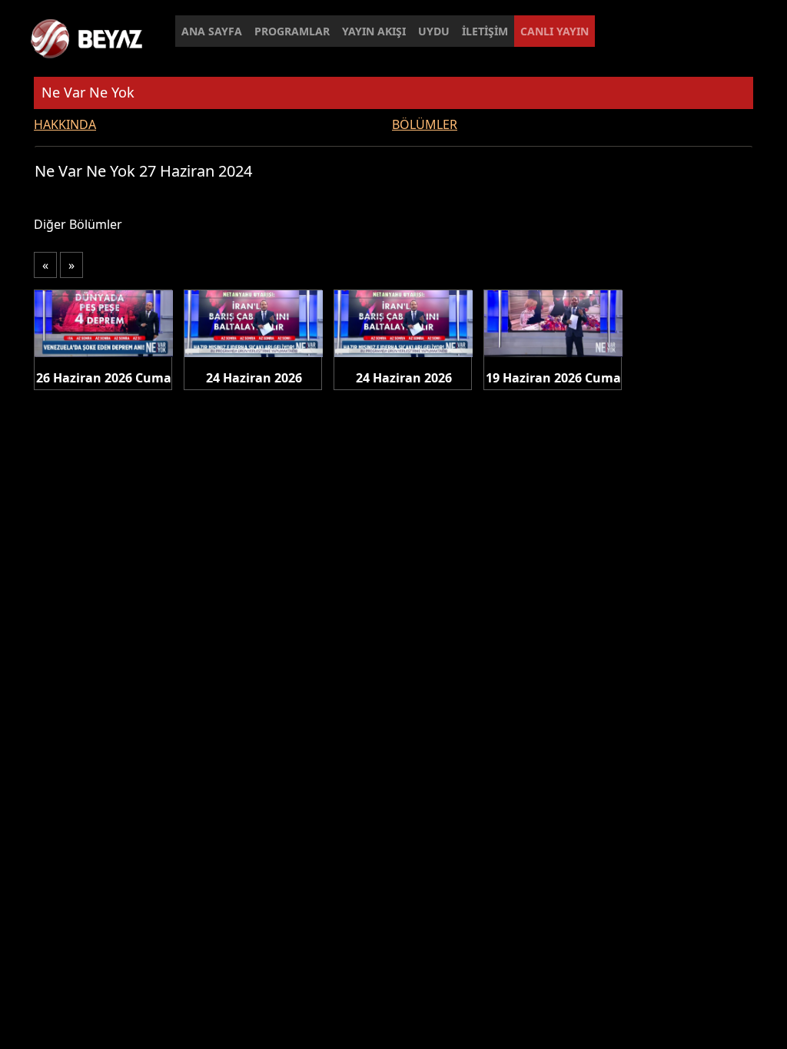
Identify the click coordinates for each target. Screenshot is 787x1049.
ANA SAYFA (211, 31)
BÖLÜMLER (424, 124)
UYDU (434, 31)
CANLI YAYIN (554, 31)
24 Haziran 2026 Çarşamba (254, 378)
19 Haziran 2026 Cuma (553, 377)
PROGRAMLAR (292, 31)
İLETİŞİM (485, 31)
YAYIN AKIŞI (374, 31)
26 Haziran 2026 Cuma (103, 377)
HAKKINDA (65, 124)
